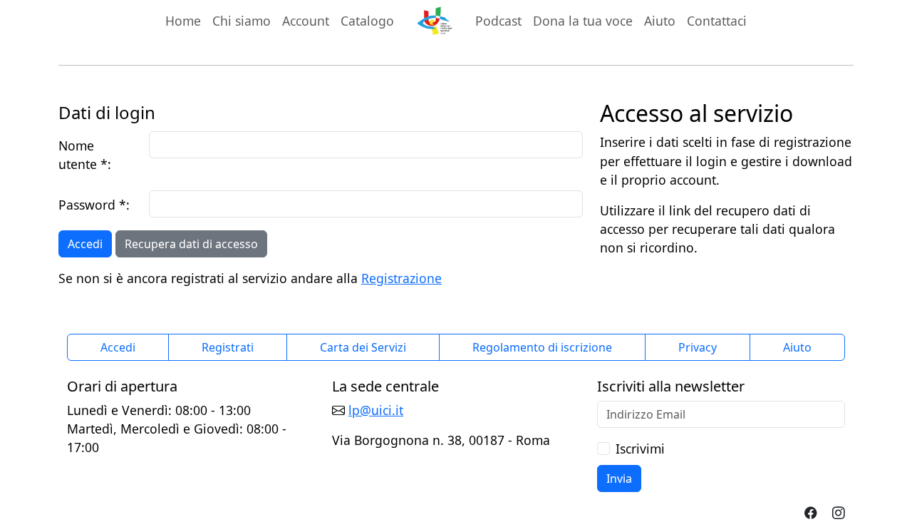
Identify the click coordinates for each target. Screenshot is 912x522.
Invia (619, 478)
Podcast (498, 20)
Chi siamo (241, 20)
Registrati (228, 347)
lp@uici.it (375, 410)
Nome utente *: (84, 155)
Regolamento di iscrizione (542, 347)
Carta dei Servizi (363, 347)
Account (308, 20)
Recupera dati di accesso (191, 244)
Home (183, 20)
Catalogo (367, 20)
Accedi (85, 244)
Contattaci (717, 20)
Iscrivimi (640, 448)
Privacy (697, 347)
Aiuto (659, 20)
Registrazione (401, 278)
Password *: (94, 204)
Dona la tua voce (583, 20)
